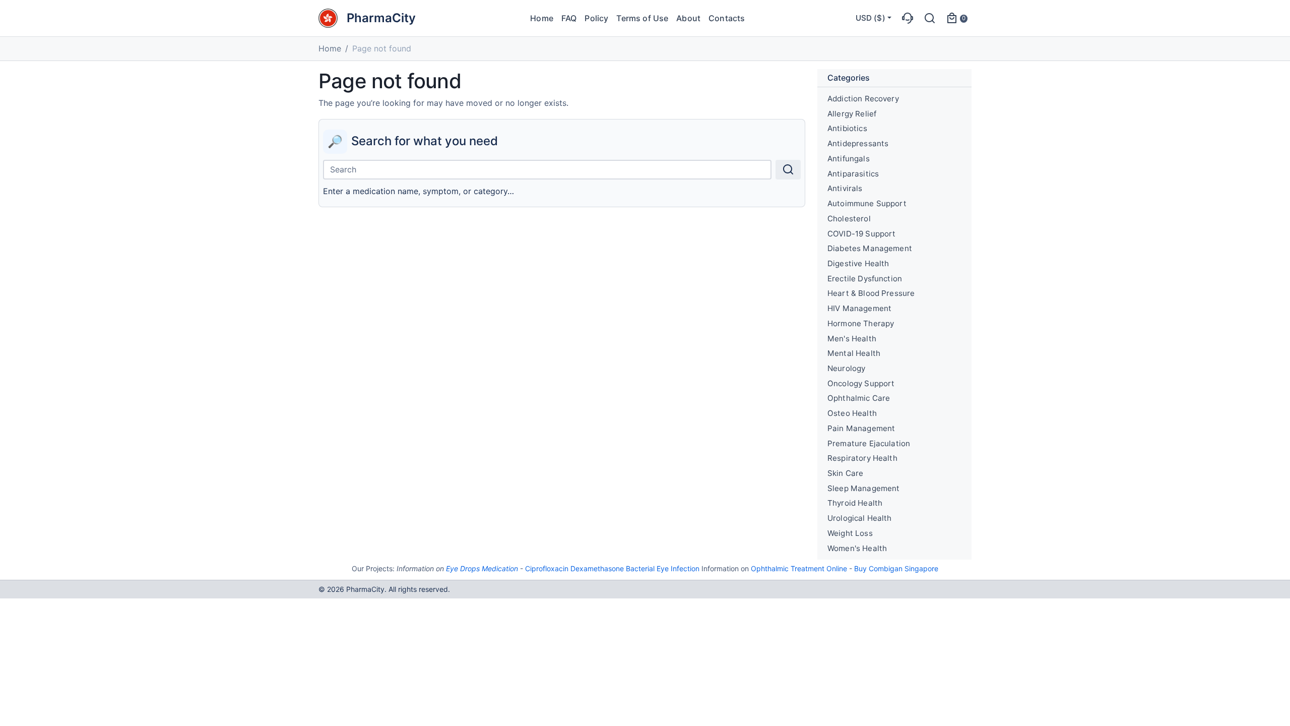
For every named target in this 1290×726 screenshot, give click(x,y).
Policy (596, 18)
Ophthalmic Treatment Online (799, 568)
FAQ (568, 18)
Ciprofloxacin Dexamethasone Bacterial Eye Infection (612, 568)
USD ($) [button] (870, 18)
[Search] (788, 169)
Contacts (726, 18)
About (688, 18)
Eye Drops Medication (482, 568)
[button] (907, 18)
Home (541, 18)
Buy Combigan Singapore (896, 568)
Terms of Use (642, 18)
